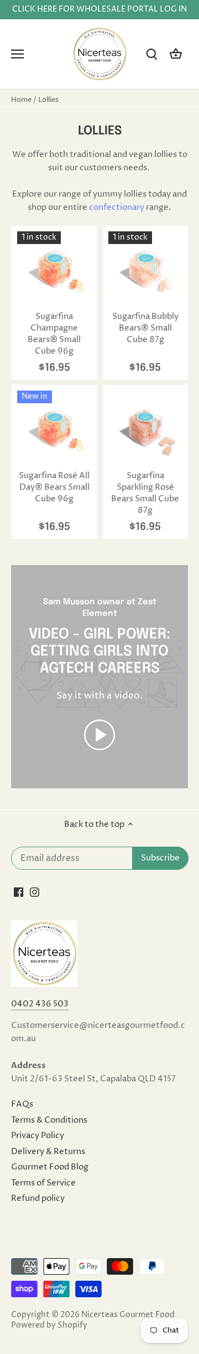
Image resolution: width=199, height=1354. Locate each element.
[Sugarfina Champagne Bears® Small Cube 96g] (54, 268)
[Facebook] (18, 891)
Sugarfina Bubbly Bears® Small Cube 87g (145, 328)
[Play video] (99, 734)
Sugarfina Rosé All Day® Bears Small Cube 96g (54, 487)
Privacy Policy (37, 1135)
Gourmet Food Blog (49, 1167)
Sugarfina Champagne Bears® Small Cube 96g (54, 334)
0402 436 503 (40, 1004)
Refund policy (38, 1198)
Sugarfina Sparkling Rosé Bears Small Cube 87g (145, 493)
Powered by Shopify (49, 1325)
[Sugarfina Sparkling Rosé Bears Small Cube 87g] (145, 428)
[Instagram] (34, 891)
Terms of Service (43, 1183)
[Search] (151, 54)
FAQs (22, 1104)
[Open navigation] (17, 54)
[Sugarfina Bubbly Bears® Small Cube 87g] (145, 268)
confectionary (116, 207)
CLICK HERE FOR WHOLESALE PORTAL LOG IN (99, 9)
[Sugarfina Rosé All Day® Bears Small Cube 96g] (54, 428)
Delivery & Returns (48, 1151)
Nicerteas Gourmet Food (128, 1315)
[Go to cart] (175, 54)
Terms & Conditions (49, 1120)
